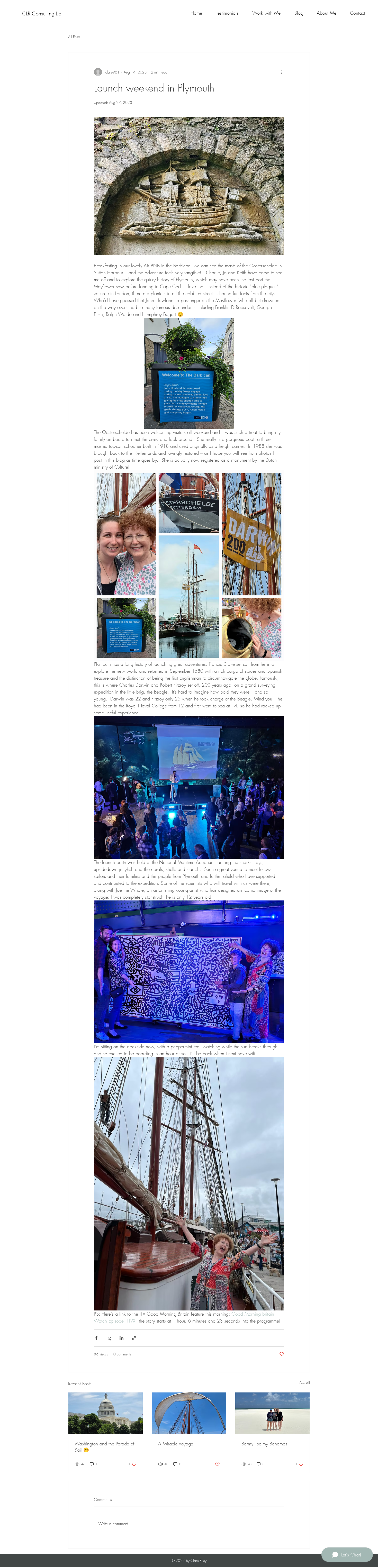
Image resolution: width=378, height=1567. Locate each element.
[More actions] (281, 72)
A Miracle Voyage (175, 1444)
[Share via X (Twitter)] (108, 1338)
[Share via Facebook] (96, 1338)
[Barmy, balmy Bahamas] (272, 1413)
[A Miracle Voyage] (189, 1413)
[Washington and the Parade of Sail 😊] (105, 1413)
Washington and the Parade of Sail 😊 (104, 1447)
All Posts (74, 36)
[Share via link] (134, 1338)
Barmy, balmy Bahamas (264, 1444)
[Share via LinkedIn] (121, 1338)
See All (304, 1382)
